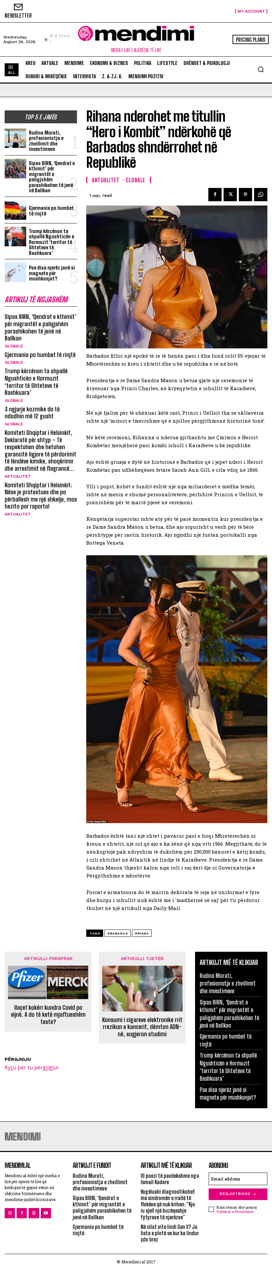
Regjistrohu (235, 1194)
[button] (260, 69)
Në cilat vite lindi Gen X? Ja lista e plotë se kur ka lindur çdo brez (170, 1233)
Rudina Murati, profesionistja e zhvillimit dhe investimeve (46, 141)
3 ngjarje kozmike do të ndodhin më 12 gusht (32, 412)
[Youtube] (46, 1213)
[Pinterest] (245, 194)
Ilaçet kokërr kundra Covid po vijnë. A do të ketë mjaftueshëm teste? (48, 1014)
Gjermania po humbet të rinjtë (51, 210)
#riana (142, 933)
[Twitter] (230, 194)
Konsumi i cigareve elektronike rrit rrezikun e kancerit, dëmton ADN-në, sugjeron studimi (142, 1027)
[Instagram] (10, 1213)
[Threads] (34, 1213)
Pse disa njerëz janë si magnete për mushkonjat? (52, 273)
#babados (117, 933)
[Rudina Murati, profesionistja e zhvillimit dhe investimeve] (15, 138)
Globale (14, 346)
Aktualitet (18, 476)
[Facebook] (215, 194)
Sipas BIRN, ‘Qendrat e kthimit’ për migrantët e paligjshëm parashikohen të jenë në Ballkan (52, 177)
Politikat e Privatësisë (235, 1211)
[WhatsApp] (260, 194)
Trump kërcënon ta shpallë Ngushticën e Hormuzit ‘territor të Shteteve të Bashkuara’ (51, 242)
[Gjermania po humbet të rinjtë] (15, 210)
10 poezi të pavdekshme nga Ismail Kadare (170, 1179)
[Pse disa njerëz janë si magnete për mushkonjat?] (15, 272)
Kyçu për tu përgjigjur (32, 1067)
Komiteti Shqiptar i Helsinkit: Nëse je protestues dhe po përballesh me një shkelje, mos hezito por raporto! (41, 495)
